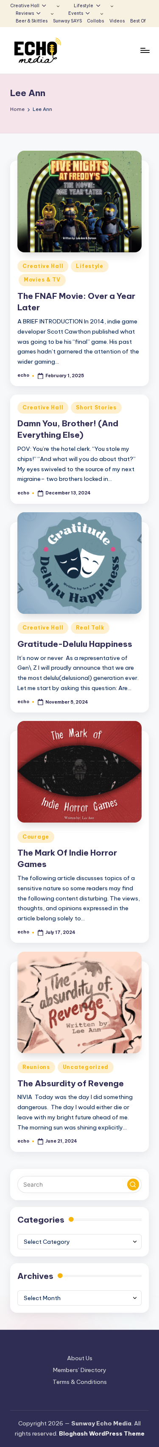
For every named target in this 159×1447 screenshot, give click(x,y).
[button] (133, 1184)
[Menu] (144, 50)
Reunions (36, 1067)
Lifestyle (89, 266)
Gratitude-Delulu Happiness (74, 644)
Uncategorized (86, 1067)
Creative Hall (42, 266)
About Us (79, 1358)
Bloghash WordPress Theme (102, 1433)
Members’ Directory (79, 1370)
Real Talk (90, 627)
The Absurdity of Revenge (70, 1083)
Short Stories (96, 407)
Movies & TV (42, 279)
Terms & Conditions (80, 1382)
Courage (35, 837)
